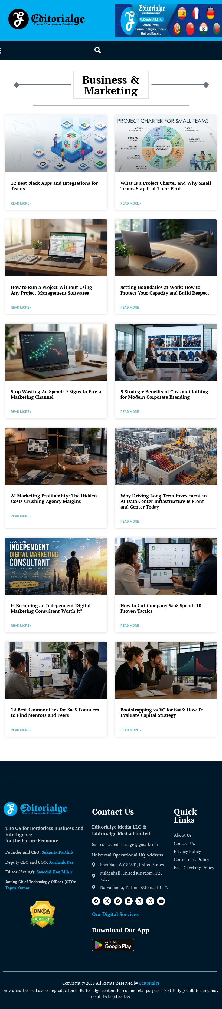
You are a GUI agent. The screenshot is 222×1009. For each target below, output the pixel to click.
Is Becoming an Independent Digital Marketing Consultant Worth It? (51, 608)
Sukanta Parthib (57, 852)
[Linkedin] (129, 901)
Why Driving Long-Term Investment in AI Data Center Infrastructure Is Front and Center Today (163, 501)
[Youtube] (161, 901)
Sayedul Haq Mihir (54, 872)
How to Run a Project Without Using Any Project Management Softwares (51, 290)
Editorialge (149, 983)
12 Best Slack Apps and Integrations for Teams (54, 186)
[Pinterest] (118, 901)
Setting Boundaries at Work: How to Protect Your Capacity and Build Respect (164, 290)
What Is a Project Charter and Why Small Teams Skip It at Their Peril (165, 186)
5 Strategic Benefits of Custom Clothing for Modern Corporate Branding (164, 394)
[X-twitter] (107, 901)
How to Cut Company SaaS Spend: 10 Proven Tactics (160, 608)
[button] (97, 50)
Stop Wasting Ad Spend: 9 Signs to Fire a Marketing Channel (56, 394)
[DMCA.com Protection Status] (42, 926)
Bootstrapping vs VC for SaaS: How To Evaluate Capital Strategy (161, 712)
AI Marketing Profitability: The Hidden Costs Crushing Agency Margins (54, 498)
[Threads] (150, 901)
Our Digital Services (115, 914)
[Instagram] (139, 901)
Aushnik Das (61, 862)
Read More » (21, 203)
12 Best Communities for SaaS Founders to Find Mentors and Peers (55, 712)
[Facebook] (96, 901)
